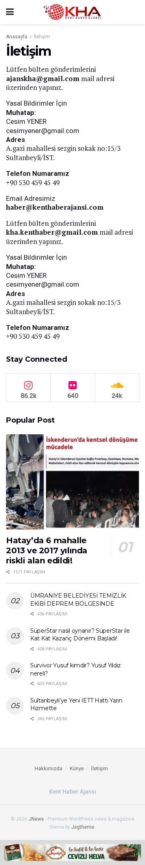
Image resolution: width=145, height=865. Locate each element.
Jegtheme (82, 827)
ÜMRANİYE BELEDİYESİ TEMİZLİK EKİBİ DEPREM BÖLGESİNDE (78, 599)
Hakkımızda (48, 768)
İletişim (42, 37)
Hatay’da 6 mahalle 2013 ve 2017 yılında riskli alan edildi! (46, 550)
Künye (77, 768)
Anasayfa (16, 37)
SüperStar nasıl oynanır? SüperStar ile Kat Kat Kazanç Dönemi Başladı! (80, 634)
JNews (36, 819)
